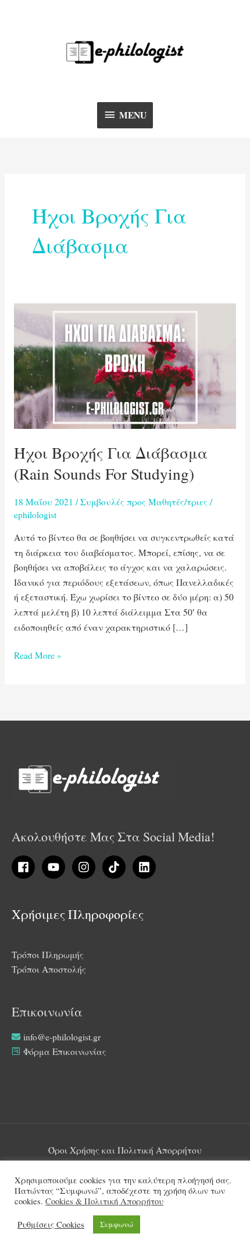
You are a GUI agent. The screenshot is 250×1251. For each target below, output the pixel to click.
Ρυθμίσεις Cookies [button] (50, 1224)
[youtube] (56, 867)
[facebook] (26, 867)
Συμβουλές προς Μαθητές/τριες (144, 502)
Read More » (38, 654)
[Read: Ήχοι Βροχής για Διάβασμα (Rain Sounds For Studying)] (125, 365)
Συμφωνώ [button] (116, 1224)
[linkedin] (146, 867)
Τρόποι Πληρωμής (48, 954)
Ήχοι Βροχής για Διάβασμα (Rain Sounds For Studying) (111, 463)
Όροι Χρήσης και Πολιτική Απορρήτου (125, 1150)
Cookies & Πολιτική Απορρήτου (104, 1201)
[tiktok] (116, 867)
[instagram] (86, 867)
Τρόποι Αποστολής (49, 969)
